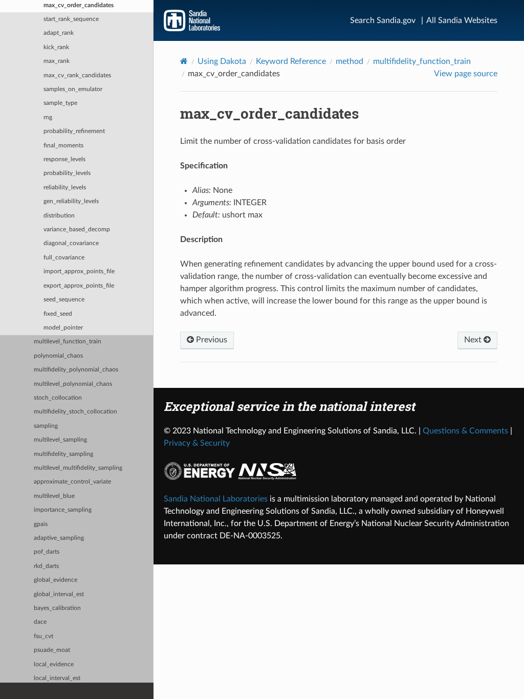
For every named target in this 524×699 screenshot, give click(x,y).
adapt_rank (58, 33)
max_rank (56, 61)
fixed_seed (57, 314)
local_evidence (54, 664)
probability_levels (67, 173)
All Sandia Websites (461, 20)
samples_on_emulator (72, 89)
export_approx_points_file (78, 286)
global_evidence (55, 580)
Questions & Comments (465, 431)
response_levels (64, 159)
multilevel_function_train (67, 341)
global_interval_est (59, 594)
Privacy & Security (197, 443)
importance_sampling (63, 510)
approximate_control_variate (72, 482)
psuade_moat (52, 650)
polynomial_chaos (58, 356)
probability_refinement (74, 131)
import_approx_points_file (79, 271)
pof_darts (46, 552)
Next (474, 340)
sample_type (60, 103)
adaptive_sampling (59, 538)
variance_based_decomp (76, 229)
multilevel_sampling (60, 440)
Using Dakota (222, 61)
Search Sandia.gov (383, 20)
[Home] (184, 61)
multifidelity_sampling (63, 454)
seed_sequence (63, 299)
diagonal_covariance (71, 243)
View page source (465, 74)
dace (40, 622)
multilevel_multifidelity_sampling (78, 468)
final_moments (63, 145)
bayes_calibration (57, 608)
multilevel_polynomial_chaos (73, 384)
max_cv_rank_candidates (77, 75)
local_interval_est (57, 678)
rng (47, 117)
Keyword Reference (291, 61)
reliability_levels (64, 187)
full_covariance (63, 257)
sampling (46, 426)
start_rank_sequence (71, 19)
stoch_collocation (58, 398)
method (349, 61)
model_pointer (63, 328)
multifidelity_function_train (422, 61)
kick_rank (56, 47)
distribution (59, 216)
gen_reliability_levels (71, 201)
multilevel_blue (54, 496)
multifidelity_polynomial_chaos (76, 370)
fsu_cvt (43, 636)
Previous (210, 340)
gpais (41, 524)
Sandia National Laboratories (216, 499)
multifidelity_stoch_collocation (75, 411)
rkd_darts (46, 566)
